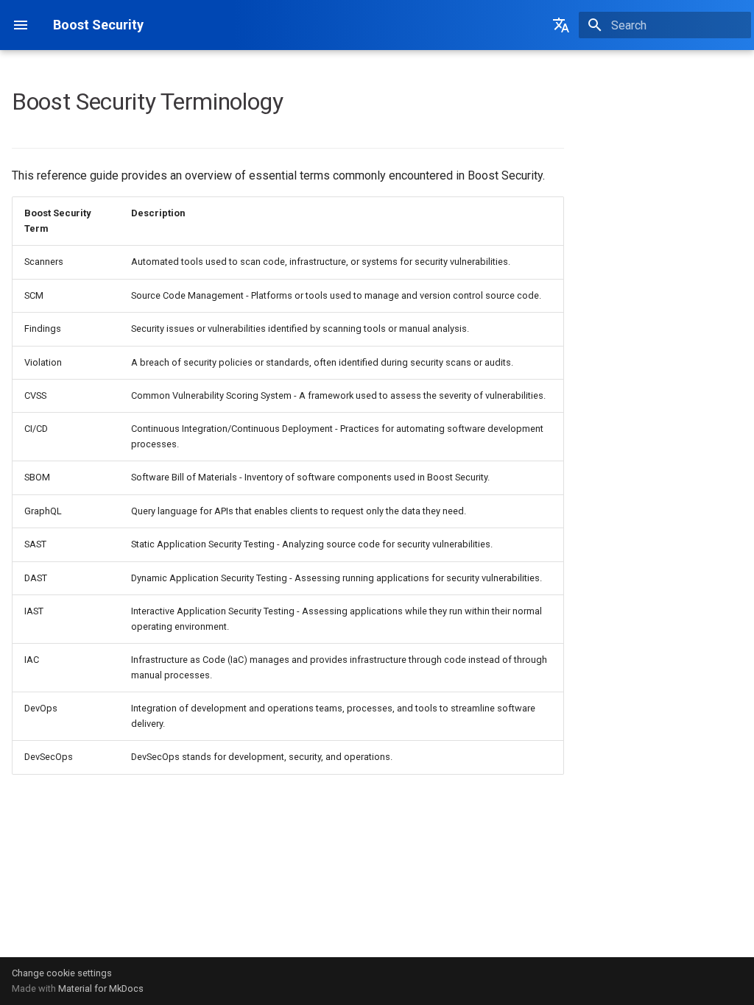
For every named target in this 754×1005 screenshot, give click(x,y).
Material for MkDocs (101, 988)
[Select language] (561, 25)
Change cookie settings (62, 973)
